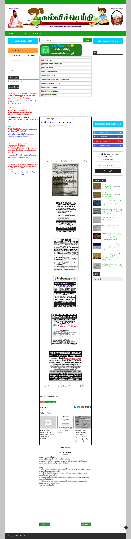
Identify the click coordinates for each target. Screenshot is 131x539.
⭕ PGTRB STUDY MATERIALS (51, 64)
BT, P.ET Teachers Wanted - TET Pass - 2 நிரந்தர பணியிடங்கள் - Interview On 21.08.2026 (47, 435)
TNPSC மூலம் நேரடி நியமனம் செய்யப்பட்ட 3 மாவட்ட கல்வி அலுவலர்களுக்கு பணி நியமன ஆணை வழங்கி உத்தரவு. (22, 95)
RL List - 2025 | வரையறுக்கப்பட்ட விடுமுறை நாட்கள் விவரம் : (111, 186)
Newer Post (45, 524)
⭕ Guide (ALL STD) (48, 75)
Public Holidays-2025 (23, 41)
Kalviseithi (23, 536)
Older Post (85, 524)
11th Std (25, 33)
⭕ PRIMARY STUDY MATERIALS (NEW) (55, 79)
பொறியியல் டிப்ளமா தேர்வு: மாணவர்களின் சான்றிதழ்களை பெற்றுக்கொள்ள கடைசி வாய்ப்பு (23, 167)
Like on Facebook (100, 137)
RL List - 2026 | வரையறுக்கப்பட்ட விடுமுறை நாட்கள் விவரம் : (111, 194)
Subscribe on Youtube (102, 141)
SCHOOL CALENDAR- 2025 (108, 41)
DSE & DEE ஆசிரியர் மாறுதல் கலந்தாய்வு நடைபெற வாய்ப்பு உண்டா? (22, 130)
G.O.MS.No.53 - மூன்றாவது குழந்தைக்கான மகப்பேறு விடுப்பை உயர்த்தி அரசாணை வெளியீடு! (20, 112)
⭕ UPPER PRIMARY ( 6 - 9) (50, 83)
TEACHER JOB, (61, 126)
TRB (17, 33)
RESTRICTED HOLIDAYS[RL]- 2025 (108, 124)
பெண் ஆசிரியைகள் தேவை (63, 432)
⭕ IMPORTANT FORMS (49, 72)
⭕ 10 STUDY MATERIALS (50, 87)
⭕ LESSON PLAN (47, 68)
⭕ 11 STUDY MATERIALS (49, 91)
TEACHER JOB (51, 119)
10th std (35, 33)
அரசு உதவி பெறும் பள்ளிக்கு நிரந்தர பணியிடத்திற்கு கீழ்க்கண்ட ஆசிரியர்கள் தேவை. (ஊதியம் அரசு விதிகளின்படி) (82, 436)
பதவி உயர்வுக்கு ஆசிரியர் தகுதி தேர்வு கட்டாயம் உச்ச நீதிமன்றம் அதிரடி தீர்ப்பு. (112, 211)
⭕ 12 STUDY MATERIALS (50, 95)
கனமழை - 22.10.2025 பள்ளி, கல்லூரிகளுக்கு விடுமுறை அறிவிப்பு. (112, 202)
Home (11, 33)
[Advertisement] (65, 110)
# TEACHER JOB (50, 402)
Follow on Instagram (102, 145)
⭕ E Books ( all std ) (47, 60)
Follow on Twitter (101, 132)
